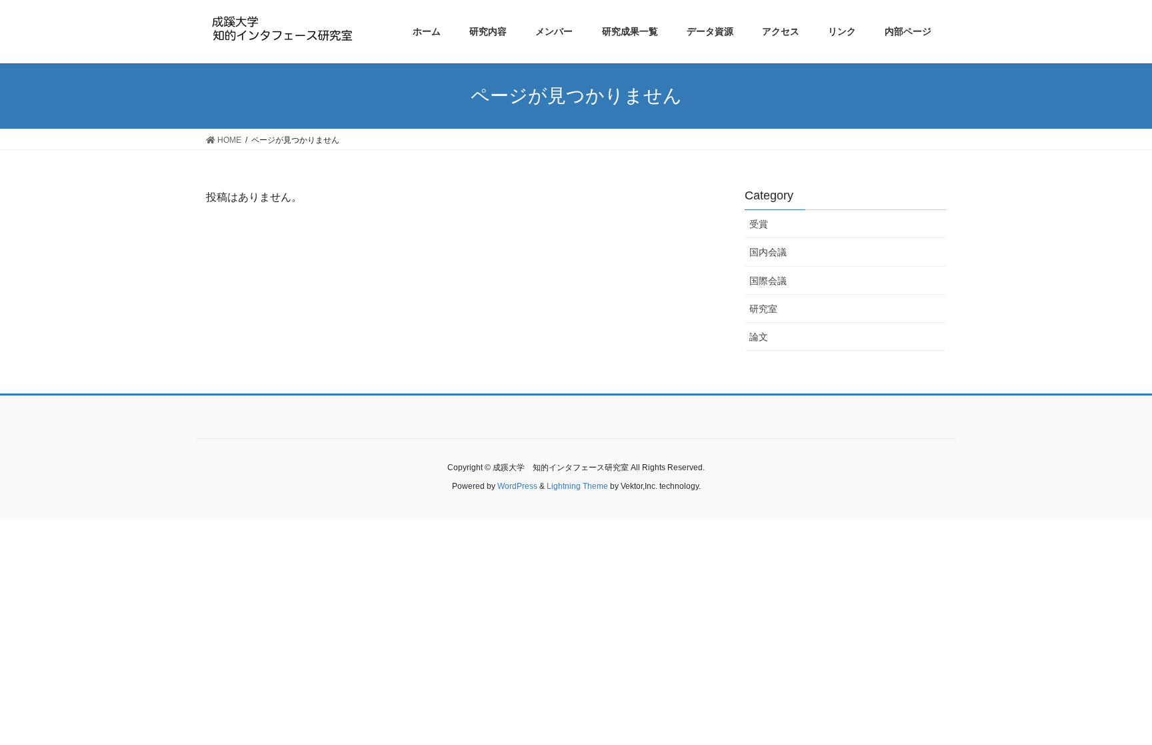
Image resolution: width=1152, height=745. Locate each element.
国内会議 (768, 252)
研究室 (763, 308)
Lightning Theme (577, 486)
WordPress (517, 486)
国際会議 (768, 280)
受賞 (758, 224)
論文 (758, 336)
